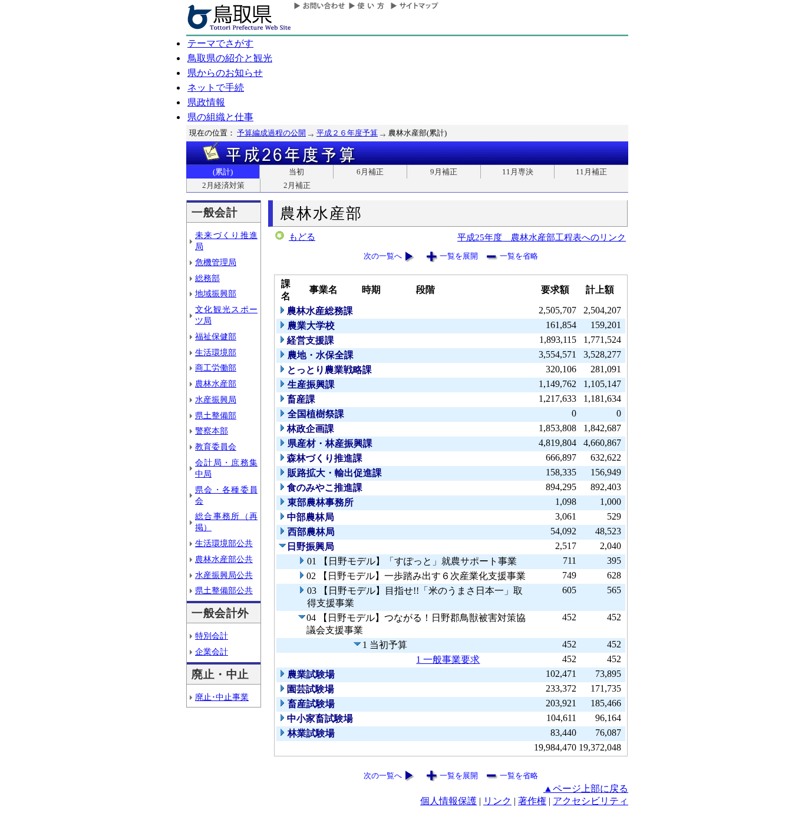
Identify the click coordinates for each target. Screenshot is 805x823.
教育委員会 (215, 446)
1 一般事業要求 (448, 660)
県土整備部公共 (224, 590)
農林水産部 (215, 383)
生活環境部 (215, 352)
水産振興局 (215, 399)
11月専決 (517, 171)
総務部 (207, 278)
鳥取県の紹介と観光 (229, 58)
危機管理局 (215, 262)
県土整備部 (215, 415)
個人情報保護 (448, 801)
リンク (497, 801)
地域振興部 (215, 293)
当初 (296, 171)
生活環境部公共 (224, 543)
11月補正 (591, 171)
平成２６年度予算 (347, 132)
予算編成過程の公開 (271, 132)
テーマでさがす (220, 43)
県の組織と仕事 (220, 117)
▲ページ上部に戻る (585, 789)
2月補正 (297, 185)
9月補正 (443, 171)
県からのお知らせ (225, 73)
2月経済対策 (223, 185)
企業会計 (211, 651)
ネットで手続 (215, 87)
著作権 (532, 801)
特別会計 (211, 635)
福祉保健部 (215, 336)
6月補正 (370, 171)
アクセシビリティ (590, 801)
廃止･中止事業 (222, 697)
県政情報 (206, 102)
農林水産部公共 (224, 559)
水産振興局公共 (224, 575)
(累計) (223, 171)
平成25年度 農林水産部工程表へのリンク (541, 237)
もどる (302, 237)
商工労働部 (215, 367)
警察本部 (211, 430)
